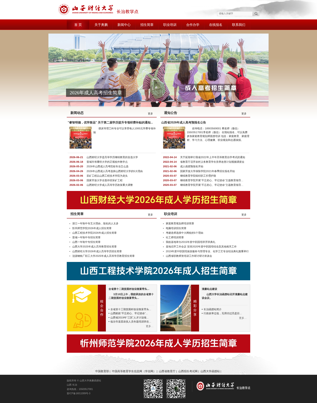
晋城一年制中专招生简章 (86, 237)
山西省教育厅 (167, 371)
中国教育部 (102, 371)
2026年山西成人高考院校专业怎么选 (107, 166)
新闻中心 (124, 25)
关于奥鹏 (101, 25)
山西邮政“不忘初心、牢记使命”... (129, 313)
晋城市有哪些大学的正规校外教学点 (107, 161)
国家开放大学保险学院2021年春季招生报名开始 (207, 171)
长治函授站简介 (213, 309)
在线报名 (215, 25)
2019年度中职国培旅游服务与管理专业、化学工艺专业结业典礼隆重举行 (207, 251)
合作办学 (192, 25)
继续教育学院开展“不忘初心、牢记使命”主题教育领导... (211, 180)
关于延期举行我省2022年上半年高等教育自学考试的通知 (212, 157)
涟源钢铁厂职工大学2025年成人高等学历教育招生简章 (103, 255)
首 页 (78, 25)
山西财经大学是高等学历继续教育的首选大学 (112, 157)
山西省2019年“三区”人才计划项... (129, 317)
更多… (150, 326)
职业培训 (169, 25)
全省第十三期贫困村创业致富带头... (130, 309)
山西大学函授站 (210, 371)
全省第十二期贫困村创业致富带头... (129, 288)
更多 (150, 113)
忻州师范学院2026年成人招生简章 (92, 228)
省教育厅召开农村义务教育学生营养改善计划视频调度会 (211, 161)
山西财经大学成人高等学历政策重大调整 (109, 184)
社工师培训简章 (175, 237)
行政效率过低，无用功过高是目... (223, 313)
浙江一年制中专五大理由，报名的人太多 (95, 223)
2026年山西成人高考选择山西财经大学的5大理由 (114, 171)
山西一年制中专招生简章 (86, 241)
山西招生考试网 (188, 371)
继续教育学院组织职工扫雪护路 (197, 175)
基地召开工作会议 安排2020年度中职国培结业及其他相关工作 (201, 246)
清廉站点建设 (209, 288)
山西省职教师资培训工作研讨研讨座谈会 (189, 255)
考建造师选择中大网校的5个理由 (184, 232)
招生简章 (147, 25)
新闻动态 (77, 113)
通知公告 (170, 113)
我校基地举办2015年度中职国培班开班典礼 (190, 241)
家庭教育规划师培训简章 (180, 223)
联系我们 (238, 25)
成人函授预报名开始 (191, 166)
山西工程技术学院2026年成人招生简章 (94, 232)
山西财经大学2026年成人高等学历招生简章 (97, 251)
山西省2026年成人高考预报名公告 (183, 122)
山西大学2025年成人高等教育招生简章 (94, 246)
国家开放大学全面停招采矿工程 (104, 180)
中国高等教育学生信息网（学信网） (134, 371)
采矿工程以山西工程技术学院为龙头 (107, 175)
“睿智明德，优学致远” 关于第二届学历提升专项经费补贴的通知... (110, 122)
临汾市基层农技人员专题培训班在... (130, 321)
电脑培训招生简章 (176, 228)
